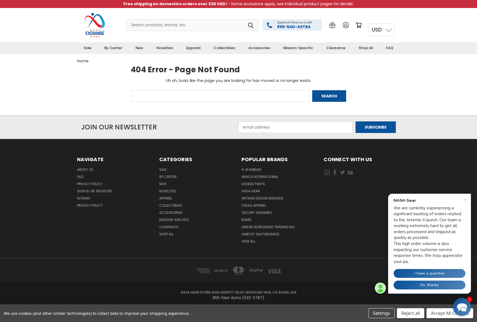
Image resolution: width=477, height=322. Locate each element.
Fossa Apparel (254, 205)
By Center (113, 47)
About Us (85, 169)
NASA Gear (251, 191)
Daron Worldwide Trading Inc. (269, 227)
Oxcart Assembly (257, 212)
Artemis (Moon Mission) (262, 198)
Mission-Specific (298, 47)
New (139, 47)
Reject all (410, 313)
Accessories (259, 47)
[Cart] (360, 25)
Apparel (193, 47)
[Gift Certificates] (332, 25)
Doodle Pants (253, 184)
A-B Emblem (251, 169)
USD (376, 29)
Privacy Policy (90, 184)
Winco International (260, 176)
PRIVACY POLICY (90, 205)
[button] (462, 307)
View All (248, 241)
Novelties (165, 47)
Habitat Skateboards (260, 234)
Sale (87, 47)
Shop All (366, 47)
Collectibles (224, 47)
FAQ (389, 47)
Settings (381, 313)
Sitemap (83, 198)
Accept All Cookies (450, 313)
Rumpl (247, 219)
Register (104, 191)
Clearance (335, 47)
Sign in (83, 191)
